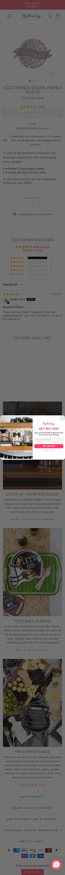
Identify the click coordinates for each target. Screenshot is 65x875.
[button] (56, 865)
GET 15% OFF (49, 446)
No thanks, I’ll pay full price (49, 450)
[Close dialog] (62, 418)
